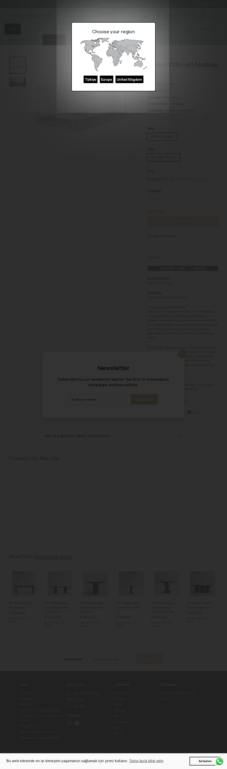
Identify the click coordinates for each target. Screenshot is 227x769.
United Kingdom (129, 79)
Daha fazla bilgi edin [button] (146, 761)
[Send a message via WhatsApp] (219, 761)
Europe (106, 79)
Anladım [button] (205, 761)
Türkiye (90, 79)
